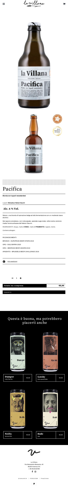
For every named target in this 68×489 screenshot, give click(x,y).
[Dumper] (17, 351)
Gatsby (41, 377)
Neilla (8, 434)
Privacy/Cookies (45, 478)
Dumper (9, 377)
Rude (40, 434)
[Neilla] (17, 409)
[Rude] (50, 409)
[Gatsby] (50, 351)
